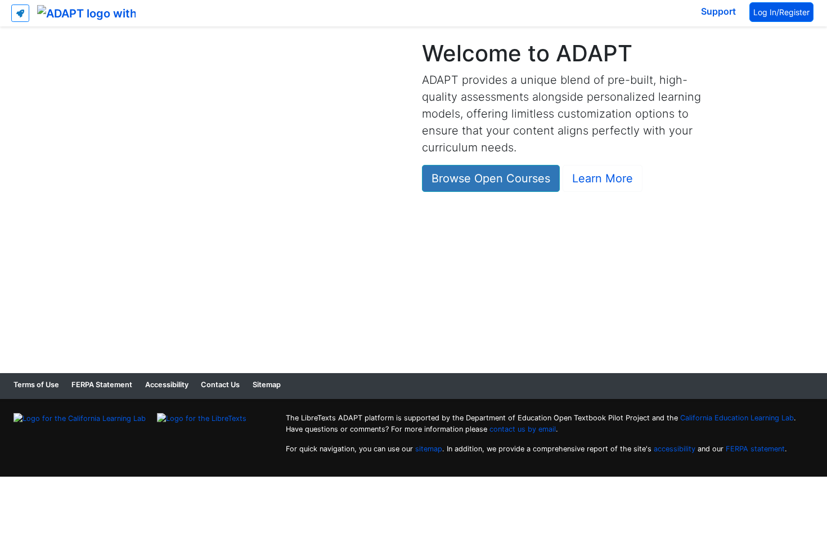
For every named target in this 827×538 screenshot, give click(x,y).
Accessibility (166, 384)
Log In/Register (781, 12)
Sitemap (267, 384)
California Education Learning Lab (737, 418)
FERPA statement (755, 449)
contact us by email (522, 429)
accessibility (674, 449)
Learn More (602, 178)
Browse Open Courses (491, 178)
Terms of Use (36, 384)
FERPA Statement (101, 384)
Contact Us (220, 384)
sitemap (428, 449)
